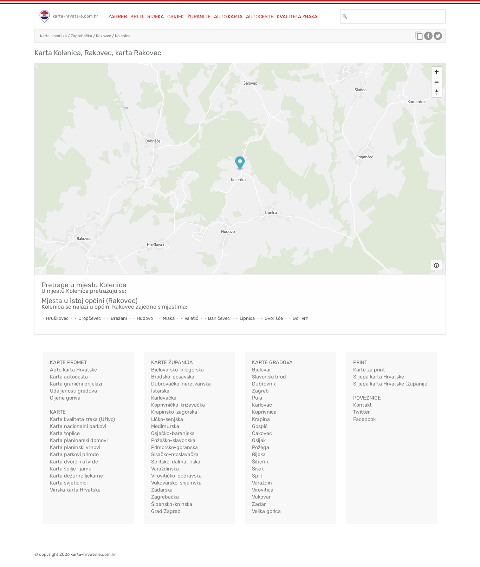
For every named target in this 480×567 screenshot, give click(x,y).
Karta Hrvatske (53, 36)
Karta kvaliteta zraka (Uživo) (82, 419)
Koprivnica (264, 412)
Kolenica (122, 36)
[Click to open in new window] (428, 38)
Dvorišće (274, 318)
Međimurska (165, 426)
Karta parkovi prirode (74, 454)
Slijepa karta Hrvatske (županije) (391, 384)
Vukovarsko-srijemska (176, 483)
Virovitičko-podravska (176, 476)
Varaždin (262, 483)
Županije (198, 17)
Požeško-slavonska (173, 440)
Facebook (364, 419)
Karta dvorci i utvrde (74, 462)
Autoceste (259, 17)
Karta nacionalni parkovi (78, 426)
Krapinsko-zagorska (174, 412)
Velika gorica (266, 511)
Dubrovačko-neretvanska (181, 384)
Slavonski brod (269, 377)
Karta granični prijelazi (76, 384)
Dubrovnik (264, 384)
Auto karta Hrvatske (73, 370)
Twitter (361, 412)
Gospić (260, 426)
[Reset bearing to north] (437, 92)
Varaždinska (165, 469)
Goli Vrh (301, 318)
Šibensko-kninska (171, 504)
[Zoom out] (437, 82)
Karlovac (262, 405)
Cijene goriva (65, 398)
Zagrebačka (81, 36)
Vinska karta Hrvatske (75, 490)
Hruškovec (57, 318)
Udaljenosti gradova (73, 391)
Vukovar (261, 497)
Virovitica (262, 490)
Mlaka (169, 318)
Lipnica (247, 318)
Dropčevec (89, 318)
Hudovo (145, 318)
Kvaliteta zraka (297, 17)
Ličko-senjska (167, 419)
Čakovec (262, 433)
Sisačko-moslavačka (175, 454)
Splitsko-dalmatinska (175, 462)
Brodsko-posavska (172, 377)
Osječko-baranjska (173, 433)
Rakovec (103, 36)
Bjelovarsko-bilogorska (177, 370)
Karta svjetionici (68, 483)
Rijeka (155, 17)
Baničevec (219, 318)
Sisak (258, 469)
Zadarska (162, 490)
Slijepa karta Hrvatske (378, 377)
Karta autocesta (69, 377)
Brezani (119, 318)
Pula (257, 398)
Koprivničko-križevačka (178, 405)
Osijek (175, 17)
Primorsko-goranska (174, 447)
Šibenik (260, 462)
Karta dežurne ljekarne (76, 476)
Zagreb (117, 17)
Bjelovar (261, 370)
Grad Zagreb (166, 511)
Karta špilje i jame (70, 469)
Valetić (191, 318)
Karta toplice (65, 433)
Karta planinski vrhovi (75, 447)
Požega (260, 447)
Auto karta (228, 17)
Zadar (259, 504)
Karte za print (369, 370)
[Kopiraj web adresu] (419, 38)
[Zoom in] (437, 72)
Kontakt (362, 405)
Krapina (261, 419)
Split (137, 17)
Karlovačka (163, 398)
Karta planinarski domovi (79, 440)
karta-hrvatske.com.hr (75, 16)
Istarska (160, 391)
